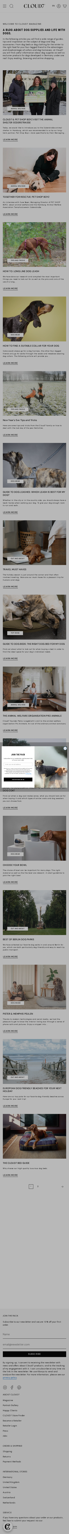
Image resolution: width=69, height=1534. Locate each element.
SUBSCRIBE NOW (18, 779)
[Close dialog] (65, 748)
